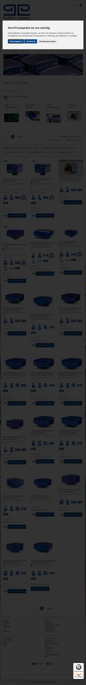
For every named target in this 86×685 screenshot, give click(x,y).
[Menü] (82, 664)
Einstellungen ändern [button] (47, 41)
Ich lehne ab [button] (30, 41)
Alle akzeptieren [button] (16, 41)
